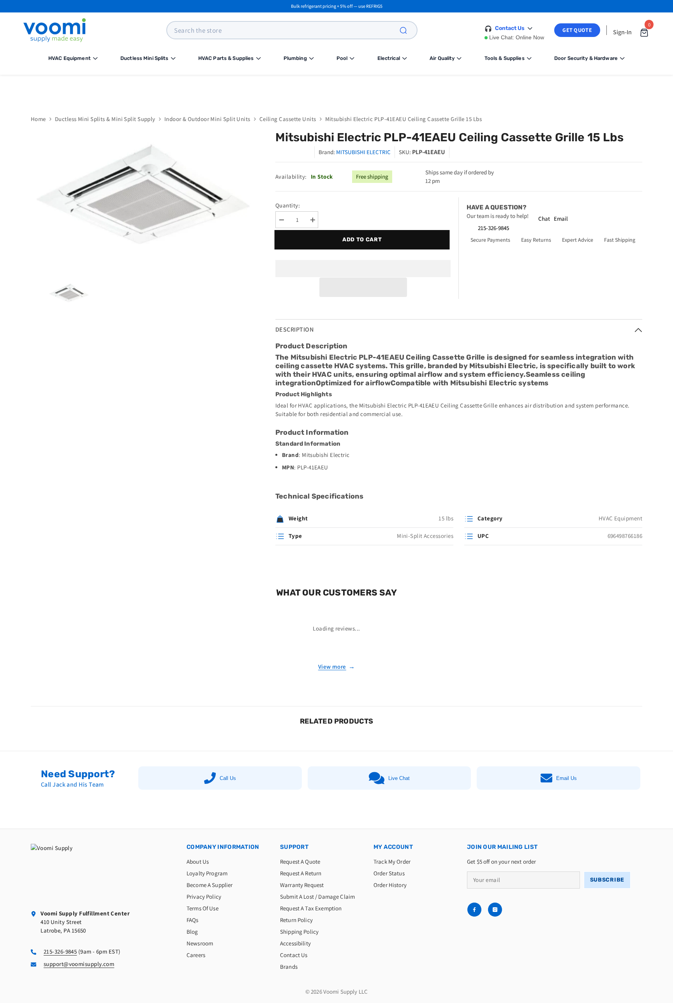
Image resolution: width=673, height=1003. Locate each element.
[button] (363, 287)
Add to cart (361, 239)
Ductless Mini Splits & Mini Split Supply (105, 119)
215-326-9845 (493, 228)
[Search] (408, 30)
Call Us (228, 778)
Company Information (223, 846)
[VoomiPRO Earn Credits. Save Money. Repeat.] (336, 89)
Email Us (566, 778)
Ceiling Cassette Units (287, 119)
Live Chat (399, 778)
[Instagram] (495, 909)
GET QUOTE (577, 29)
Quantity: (287, 205)
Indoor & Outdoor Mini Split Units (207, 119)
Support (294, 846)
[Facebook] (474, 909)
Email (561, 218)
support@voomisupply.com (79, 964)
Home (38, 119)
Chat (544, 218)
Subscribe (607, 880)
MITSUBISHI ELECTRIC (363, 152)
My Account (393, 846)
